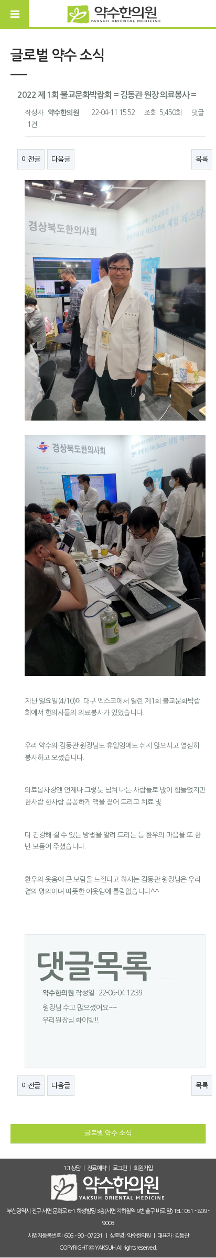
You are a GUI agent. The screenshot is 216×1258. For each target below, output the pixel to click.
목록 (202, 159)
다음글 (60, 159)
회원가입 (143, 1168)
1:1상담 (71, 1168)
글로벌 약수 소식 (108, 1133)
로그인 (120, 1168)
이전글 (30, 159)
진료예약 (96, 1168)
